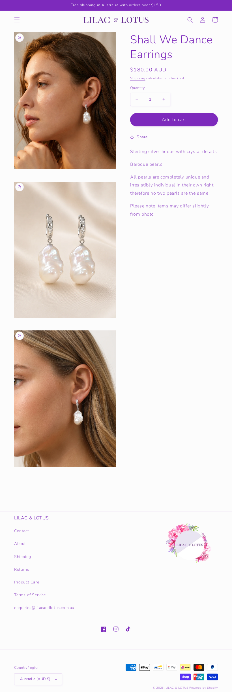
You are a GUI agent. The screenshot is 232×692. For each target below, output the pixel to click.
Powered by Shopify (203, 688)
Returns (21, 569)
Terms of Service (30, 595)
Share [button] (142, 137)
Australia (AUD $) (35, 679)
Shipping (137, 78)
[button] (17, 20)
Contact (21, 531)
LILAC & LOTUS (177, 688)
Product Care (26, 582)
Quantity (137, 87)
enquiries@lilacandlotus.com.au (44, 607)
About (20, 543)
